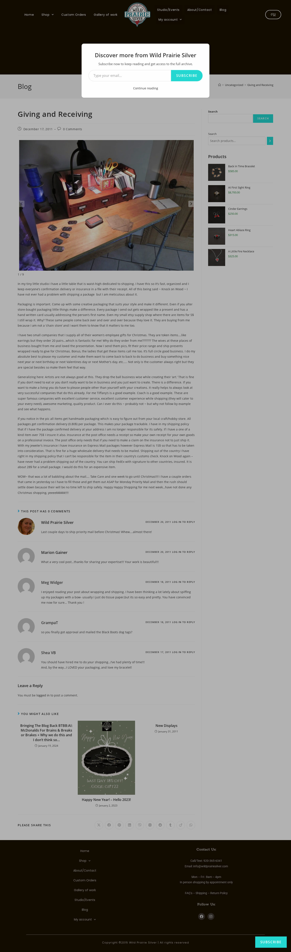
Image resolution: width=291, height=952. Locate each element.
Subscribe (186, 75)
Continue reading (145, 88)
